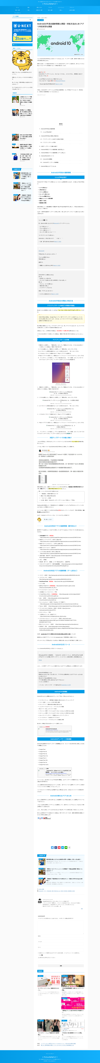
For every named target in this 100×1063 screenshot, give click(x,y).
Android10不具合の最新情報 (48, 128)
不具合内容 (49, 891)
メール (40, 941)
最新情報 (70, 891)
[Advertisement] (48, 105)
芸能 (28, 7)
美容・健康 (50, 10)
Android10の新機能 (47, 159)
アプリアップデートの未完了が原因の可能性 (53, 139)
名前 (39, 936)
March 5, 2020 (59, 84)
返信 (82, 908)
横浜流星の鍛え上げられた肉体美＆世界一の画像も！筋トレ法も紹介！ (63, 859)
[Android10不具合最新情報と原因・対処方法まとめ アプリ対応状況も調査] (62, 847)
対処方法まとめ (57, 891)
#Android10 (58, 80)
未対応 (73, 891)
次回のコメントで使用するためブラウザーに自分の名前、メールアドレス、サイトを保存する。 (59, 952)
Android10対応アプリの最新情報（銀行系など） (53, 149)
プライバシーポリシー (50, 1053)
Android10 (41, 891)
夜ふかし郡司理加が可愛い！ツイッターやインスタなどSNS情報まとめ (57, 1045)
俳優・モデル (39, 7)
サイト (39, 947)
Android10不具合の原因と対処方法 (49, 136)
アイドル (50, 7)
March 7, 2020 (57, 241)
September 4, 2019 (66, 685)
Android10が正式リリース (47, 156)
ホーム (17, 7)
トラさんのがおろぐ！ (50, 4)
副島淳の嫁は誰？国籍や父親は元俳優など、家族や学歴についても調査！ (26, 146)
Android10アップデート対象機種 (50, 162)
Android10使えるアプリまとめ (48, 166)
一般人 (28, 10)
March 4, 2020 (56, 265)
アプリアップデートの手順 (49, 142)
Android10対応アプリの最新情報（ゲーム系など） (53, 152)
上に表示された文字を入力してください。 (47, 957)
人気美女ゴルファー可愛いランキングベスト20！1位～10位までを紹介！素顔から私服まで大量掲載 (26, 100)
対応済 (62, 891)
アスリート (72, 7)
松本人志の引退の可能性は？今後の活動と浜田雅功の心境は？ (26, 136)
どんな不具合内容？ (47, 132)
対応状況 (66, 891)
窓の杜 (40, 660)
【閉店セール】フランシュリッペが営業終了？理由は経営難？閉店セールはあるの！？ (26, 187)
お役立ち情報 (72, 10)
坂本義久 (39, 903)
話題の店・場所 (39, 10)
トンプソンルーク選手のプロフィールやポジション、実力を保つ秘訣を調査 (58, 1043)
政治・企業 (17, 10)
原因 (53, 891)
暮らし (61, 10)
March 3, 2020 (54, 294)
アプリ (45, 891)
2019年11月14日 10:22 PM (48, 899)
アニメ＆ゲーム (17, 12)
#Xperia (63, 80)
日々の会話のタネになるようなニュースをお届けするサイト (50, 1059)
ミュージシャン (61, 7)
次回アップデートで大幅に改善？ (49, 146)
